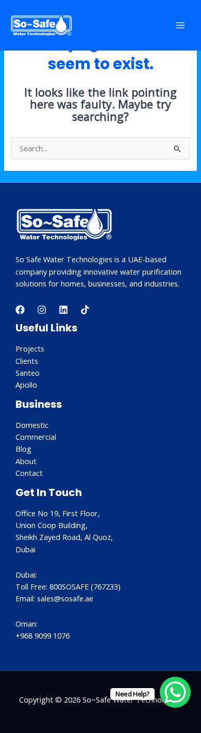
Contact (29, 473)
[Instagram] (41, 309)
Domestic (31, 425)
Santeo (27, 373)
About (26, 461)
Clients (26, 361)
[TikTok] (85, 309)
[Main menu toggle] (180, 25)
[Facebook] (20, 309)
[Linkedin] (63, 309)
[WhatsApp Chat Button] (175, 692)
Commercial (35, 437)
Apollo (26, 384)
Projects (29, 348)
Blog (23, 448)
